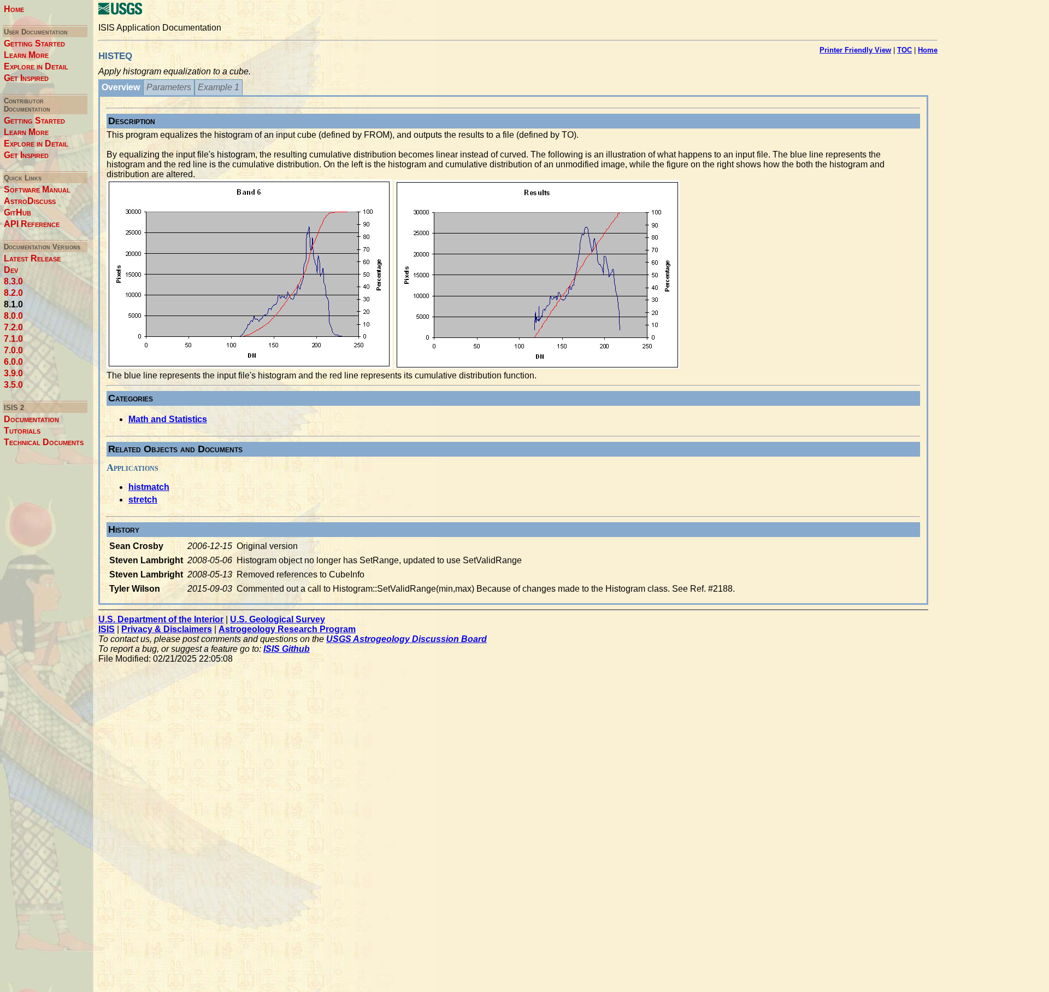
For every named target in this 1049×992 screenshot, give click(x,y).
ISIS (106, 629)
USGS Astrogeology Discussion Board (406, 639)
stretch (142, 499)
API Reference (32, 224)
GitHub (17, 212)
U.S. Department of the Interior (160, 619)
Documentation (31, 419)
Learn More (26, 55)
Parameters (168, 87)
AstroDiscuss (30, 201)
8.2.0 (13, 292)
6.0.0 (13, 361)
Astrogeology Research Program (287, 629)
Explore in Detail (36, 66)
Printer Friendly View (855, 50)
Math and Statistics (167, 419)
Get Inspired (26, 78)
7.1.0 (13, 338)
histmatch (148, 487)
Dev (11, 270)
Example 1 (218, 87)
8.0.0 (13, 315)
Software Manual (37, 189)
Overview (121, 87)
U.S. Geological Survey (277, 619)
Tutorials (22, 430)
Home (14, 9)
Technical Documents (44, 442)
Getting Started (34, 43)
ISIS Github (286, 648)
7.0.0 (13, 350)
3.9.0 (13, 373)
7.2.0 (13, 327)
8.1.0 (13, 304)
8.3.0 (13, 281)
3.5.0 (13, 384)
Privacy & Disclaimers (166, 629)
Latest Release (32, 258)
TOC (904, 50)
